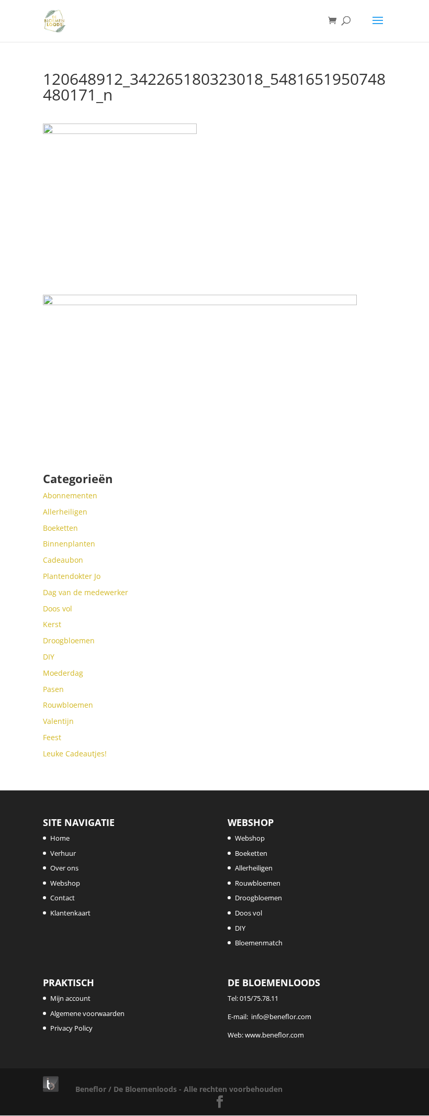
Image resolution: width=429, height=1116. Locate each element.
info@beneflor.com (281, 1016)
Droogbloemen (258, 897)
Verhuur (63, 853)
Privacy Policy (71, 1028)
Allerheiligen (254, 868)
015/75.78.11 (259, 998)
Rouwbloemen (257, 883)
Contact (62, 897)
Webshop (65, 883)
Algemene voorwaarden (87, 1013)
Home (60, 838)
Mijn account (70, 998)
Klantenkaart (70, 913)
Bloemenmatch (259, 942)
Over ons (64, 868)
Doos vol (248, 913)
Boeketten (251, 853)
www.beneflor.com (274, 1035)
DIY (240, 928)
